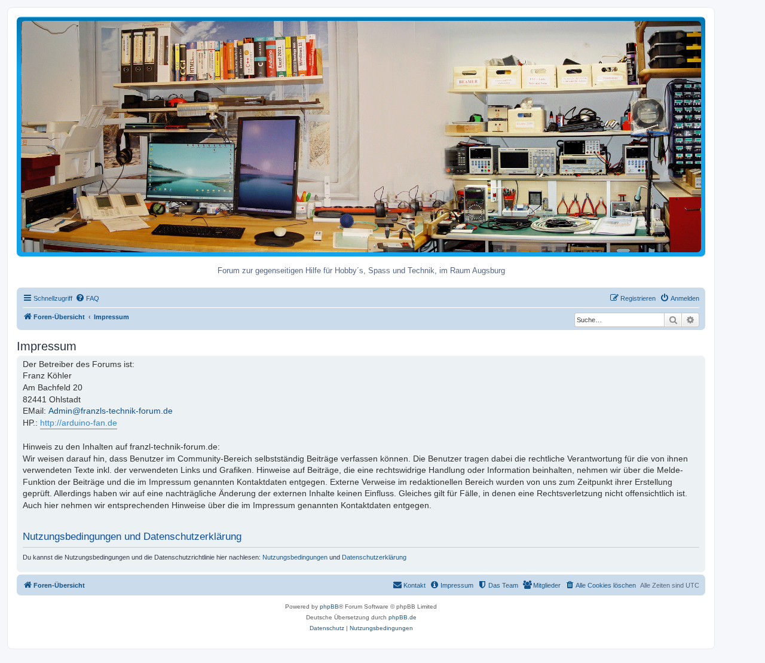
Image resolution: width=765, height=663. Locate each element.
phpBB (329, 606)
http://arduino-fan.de (78, 422)
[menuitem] (87, 298)
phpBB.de (402, 617)
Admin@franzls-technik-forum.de (110, 410)
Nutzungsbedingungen (295, 557)
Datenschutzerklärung (374, 557)
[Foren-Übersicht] (361, 136)
